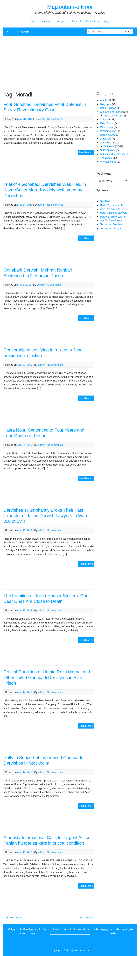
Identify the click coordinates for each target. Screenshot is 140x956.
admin (41, 118)
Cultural (104, 119)
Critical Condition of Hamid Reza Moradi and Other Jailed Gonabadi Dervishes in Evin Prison (46, 677)
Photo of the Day (112, 115)
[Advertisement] (70, 64)
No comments (55, 118)
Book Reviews (108, 107)
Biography (105, 104)
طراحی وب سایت (123, 928)
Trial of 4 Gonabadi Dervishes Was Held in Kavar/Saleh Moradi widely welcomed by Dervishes (44, 190)
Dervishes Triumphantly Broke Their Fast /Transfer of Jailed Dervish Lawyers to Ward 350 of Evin (45, 516)
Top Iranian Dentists (111, 224)
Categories (61, 21)
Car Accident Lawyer (111, 220)
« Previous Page (12, 917)
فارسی (107, 21)
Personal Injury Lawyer (113, 216)
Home (33, 21)
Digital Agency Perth (111, 205)
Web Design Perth (110, 208)
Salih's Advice (108, 134)
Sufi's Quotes (107, 150)
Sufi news (45, 21)
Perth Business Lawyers (113, 212)
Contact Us (92, 21)
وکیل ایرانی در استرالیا (34, 928)
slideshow (105, 138)
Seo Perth (105, 201)
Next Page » (87, 917)
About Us (77, 21)
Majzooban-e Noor (70, 7)
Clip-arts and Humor (111, 111)
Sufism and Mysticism (112, 154)
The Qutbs (106, 157)
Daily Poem (106, 123)
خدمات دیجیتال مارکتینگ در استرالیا (70, 928)
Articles (104, 100)
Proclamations (108, 130)
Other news (106, 127)
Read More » (86, 153)
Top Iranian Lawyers (111, 228)
